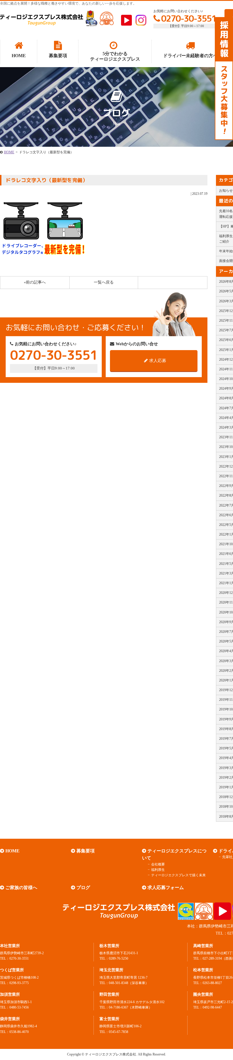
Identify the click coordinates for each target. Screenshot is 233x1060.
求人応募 (157, 360)
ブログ (83, 887)
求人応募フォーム (165, 887)
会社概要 (158, 864)
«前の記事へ (35, 282)
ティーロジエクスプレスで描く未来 (178, 875)
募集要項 (85, 850)
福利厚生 (158, 870)
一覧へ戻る (104, 282)
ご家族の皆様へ (21, 887)
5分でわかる (115, 56)
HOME (9, 152)
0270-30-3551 (188, 18)
